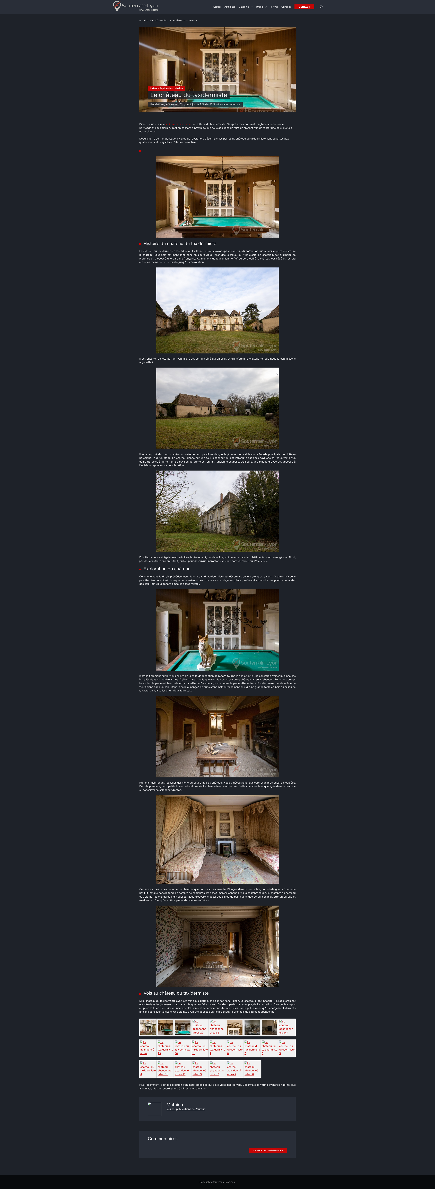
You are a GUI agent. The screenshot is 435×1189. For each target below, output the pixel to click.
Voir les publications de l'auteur (186, 1109)
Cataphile (244, 6)
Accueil (217, 6)
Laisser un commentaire (268, 1150)
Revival (274, 6)
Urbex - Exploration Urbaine (166, 88)
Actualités (229, 6)
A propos (286, 6)
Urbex (259, 6)
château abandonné (178, 124)
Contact (304, 6)
